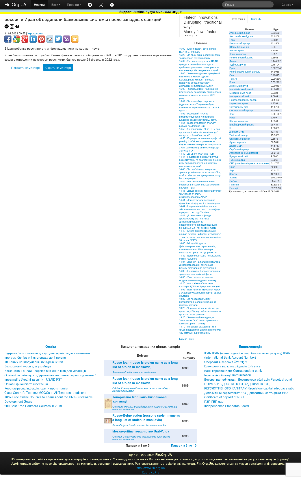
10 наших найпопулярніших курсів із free (33, 361)
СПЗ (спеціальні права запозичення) (249, 163)
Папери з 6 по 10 (184, 445)
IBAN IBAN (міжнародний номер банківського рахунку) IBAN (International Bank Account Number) (247, 355)
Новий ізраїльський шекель (244, 71)
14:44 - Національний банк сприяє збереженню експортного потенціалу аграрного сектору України (199, 209)
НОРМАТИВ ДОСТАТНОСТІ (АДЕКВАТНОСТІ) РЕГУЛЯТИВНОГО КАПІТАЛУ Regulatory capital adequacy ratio (249, 386)
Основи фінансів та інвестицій (26, 384)
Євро (232, 166)
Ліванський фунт (238, 85)
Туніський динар (238, 135)
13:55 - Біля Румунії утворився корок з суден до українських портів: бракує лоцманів (200, 292)
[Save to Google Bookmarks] (16, 39)
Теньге (233, 78)
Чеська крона (236, 50)
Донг (231, 114)
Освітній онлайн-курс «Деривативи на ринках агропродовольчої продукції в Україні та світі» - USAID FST (50, 377)
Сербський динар (239, 149)
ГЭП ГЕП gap (213, 401)
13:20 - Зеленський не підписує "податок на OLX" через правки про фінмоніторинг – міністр (198, 320)
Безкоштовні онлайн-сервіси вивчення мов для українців (45, 370)
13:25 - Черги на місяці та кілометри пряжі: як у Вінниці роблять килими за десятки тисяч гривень (200, 311)
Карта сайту (150, 472)
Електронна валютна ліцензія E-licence (232, 366)
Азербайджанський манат (243, 152)
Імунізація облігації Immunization (227, 375)
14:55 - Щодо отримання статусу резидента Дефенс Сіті (197, 124)
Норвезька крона (238, 103)
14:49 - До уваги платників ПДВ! (196, 153)
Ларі (231, 170)
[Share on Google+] (24, 39)
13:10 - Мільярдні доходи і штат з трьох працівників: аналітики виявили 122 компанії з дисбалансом (200, 329)
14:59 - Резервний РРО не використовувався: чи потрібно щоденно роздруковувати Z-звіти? (198, 116)
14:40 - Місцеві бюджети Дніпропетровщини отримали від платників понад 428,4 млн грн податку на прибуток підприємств (198, 247)
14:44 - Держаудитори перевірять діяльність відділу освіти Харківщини (199, 201)
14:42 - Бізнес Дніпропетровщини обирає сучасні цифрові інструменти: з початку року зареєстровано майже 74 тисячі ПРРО (200, 235)
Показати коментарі (25, 67)
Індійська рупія (237, 64)
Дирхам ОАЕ (236, 131)
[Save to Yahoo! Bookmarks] (66, 39)
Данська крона (237, 54)
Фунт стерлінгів (237, 142)
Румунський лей (238, 156)
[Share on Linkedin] (33, 39)
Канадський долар (239, 43)
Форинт (233, 61)
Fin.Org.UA (15, 4)
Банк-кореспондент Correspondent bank (233, 370)
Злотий (233, 174)
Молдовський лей (239, 96)
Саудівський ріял (238, 107)
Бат (231, 128)
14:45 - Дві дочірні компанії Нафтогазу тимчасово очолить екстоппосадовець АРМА (200, 193)
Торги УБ (256, 19)
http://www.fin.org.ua (150, 468)
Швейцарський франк (241, 124)
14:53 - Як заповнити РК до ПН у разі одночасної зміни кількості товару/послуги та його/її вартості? (199, 132)
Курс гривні (238, 19)
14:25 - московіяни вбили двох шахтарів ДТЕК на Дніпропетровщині (199, 285)
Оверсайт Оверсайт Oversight (225, 361)
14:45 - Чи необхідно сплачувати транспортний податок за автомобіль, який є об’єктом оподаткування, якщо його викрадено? (200, 173)
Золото (233, 177)
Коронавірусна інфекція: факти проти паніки (36, 388)
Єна (231, 75)
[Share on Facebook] (7, 39)
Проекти (73, 4)
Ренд (232, 117)
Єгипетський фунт (239, 138)
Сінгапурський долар (241, 110)
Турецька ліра (237, 159)
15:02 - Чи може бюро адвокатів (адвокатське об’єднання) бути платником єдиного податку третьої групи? (199, 105)
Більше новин (186, 339)
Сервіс (286, 4)
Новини (39, 4)
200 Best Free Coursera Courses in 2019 (33, 406)
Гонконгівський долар (241, 57)
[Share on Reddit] (49, 39)
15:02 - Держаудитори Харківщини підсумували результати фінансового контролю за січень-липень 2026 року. (200, 93)
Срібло (233, 181)
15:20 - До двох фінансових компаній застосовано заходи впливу (199, 56)
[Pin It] (41, 39)
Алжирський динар (239, 32)
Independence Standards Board (226, 406)
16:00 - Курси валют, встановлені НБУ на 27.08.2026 (197, 50)
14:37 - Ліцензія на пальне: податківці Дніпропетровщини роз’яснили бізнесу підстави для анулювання (199, 264)
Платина (234, 184)
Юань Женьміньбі (239, 47)
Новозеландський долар (242, 99)
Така (232, 39)
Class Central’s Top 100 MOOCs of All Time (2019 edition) (45, 392)
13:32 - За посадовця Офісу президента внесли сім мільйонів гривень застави (197, 302)
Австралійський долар (241, 36)
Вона (232, 82)
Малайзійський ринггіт (241, 89)
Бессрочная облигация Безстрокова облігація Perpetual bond (248, 379)
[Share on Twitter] (58, 39)
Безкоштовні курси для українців (27, 366)
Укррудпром (35, 33)
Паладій (233, 188)
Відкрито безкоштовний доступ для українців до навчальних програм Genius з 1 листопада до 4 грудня (47, 355)
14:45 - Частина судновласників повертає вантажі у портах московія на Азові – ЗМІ (199, 184)
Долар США (235, 145)
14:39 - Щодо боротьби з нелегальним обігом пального (200, 257)
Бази (54, 4)
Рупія (232, 68)
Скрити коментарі (58, 67)
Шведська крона (238, 121)
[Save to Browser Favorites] (74, 39)
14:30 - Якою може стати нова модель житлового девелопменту (197, 278)
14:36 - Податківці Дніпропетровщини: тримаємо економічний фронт (200, 272)
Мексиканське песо (240, 92)
